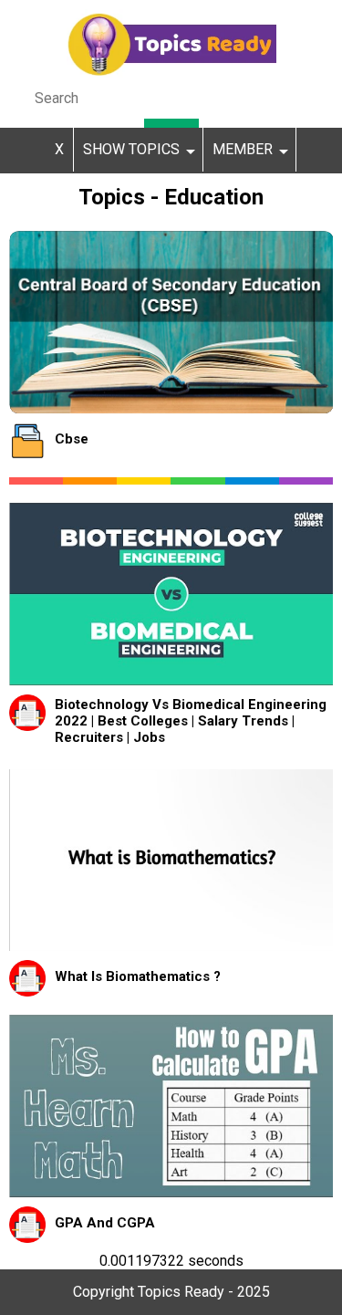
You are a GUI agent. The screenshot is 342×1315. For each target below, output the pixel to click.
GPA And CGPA (105, 1223)
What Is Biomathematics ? (138, 976)
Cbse (71, 439)
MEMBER (242, 149)
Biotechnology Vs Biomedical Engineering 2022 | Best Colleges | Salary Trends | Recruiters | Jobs (190, 721)
